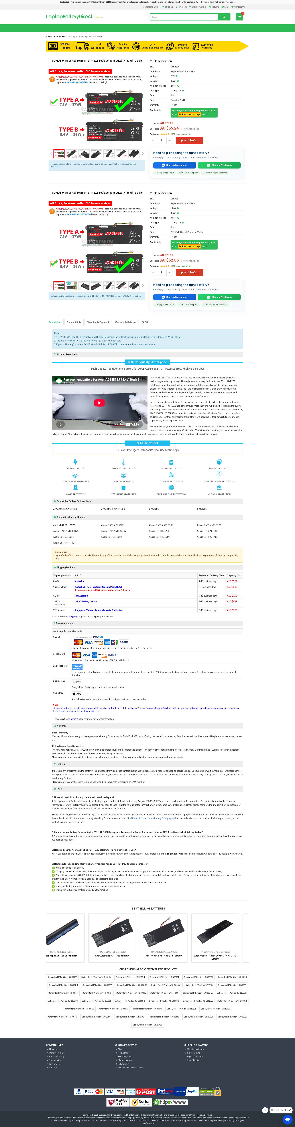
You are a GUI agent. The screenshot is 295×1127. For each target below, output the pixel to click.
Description (55, 322)
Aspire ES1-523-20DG (159, 537)
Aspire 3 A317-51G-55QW (113, 531)
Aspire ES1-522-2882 (111, 537)
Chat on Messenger (177, 165)
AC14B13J (202, 509)
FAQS (145, 322)
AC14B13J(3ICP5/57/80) (65, 509)
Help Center (123, 1053)
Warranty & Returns (125, 322)
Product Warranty (56, 1056)
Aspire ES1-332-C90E (159, 531)
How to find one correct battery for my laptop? (153, 818)
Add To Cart (191, 140)
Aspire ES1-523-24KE (207, 537)
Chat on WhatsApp (221, 165)
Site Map (53, 1067)
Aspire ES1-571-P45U (63, 543)
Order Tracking (198, 7)
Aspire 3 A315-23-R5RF (112, 525)
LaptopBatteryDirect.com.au (111, 1115)
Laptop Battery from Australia (95, 16)
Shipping (169, 7)
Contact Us (239, 7)
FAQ (226, 7)
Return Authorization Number (131, 1067)
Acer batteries (60, 36)
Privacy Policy (55, 1060)
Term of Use (54, 1064)
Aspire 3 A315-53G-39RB (161, 525)
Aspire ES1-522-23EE (63, 537)
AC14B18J (154, 509)
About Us (53, 1049)
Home (48, 36)
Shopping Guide (152, 7)
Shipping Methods (195, 1049)
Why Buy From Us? (57, 1053)
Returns (215, 7)
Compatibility (74, 322)
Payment (182, 7)
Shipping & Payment (98, 322)
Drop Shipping (193, 1060)
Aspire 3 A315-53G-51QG (209, 525)
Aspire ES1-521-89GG (207, 531)
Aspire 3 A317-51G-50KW (65, 531)
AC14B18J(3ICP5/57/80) (113, 509)
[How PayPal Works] (186, 1091)
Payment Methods (195, 1056)
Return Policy (123, 1064)
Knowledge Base (125, 1056)
